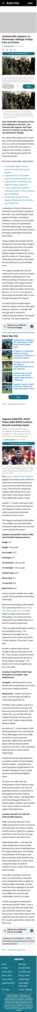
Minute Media (13, 995)
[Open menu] (3, 3)
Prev (8, 86)
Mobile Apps (7, 972)
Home (4, 404)
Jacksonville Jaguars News (16, 404)
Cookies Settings (25, 989)
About (4, 964)
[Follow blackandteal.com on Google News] (31, 326)
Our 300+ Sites (24, 968)
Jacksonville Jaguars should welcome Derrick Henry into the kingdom (17, 169)
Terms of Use (7, 979)
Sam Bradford (15, 292)
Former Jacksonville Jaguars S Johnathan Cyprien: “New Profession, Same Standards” (20, 191)
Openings (22, 964)
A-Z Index (5, 989)
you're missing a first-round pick (20, 476)
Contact (5, 968)
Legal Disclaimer (8, 983)
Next (29, 86)
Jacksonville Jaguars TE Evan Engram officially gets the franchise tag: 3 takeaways (19, 200)
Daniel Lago (8, 46)
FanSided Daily (24, 972)
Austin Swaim (9, 440)
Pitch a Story (7, 975)
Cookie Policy (23, 979)
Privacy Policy (24, 975)
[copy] (14, 49)
